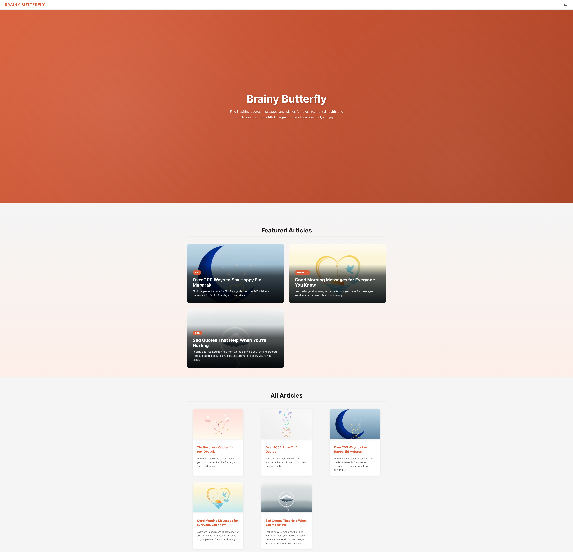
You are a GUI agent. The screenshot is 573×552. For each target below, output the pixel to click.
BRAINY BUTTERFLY (25, 5)
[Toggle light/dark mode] (565, 5)
